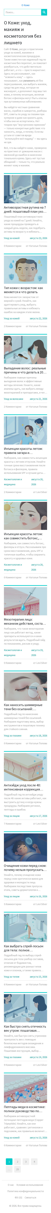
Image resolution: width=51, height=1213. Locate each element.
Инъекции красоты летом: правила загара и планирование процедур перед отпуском (23, 451)
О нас (11, 1184)
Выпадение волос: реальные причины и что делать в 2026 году (25, 370)
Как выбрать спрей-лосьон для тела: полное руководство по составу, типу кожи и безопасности (23, 948)
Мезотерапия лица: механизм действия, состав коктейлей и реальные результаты (24, 621)
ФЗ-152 (18, 1197)
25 (17, 1169)
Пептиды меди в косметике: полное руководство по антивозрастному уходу (24, 1109)
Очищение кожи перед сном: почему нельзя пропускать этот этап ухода (25, 868)
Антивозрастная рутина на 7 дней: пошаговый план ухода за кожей (25, 209)
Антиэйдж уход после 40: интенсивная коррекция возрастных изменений (22, 787)
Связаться (30, 1197)
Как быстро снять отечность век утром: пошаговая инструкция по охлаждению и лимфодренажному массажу (25, 1028)
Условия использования (29, 1184)
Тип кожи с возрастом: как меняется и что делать (23, 290)
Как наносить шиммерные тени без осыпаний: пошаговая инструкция (23, 707)
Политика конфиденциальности (25, 1191)
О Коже (26, 5)
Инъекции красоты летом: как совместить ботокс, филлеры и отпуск (23, 536)
